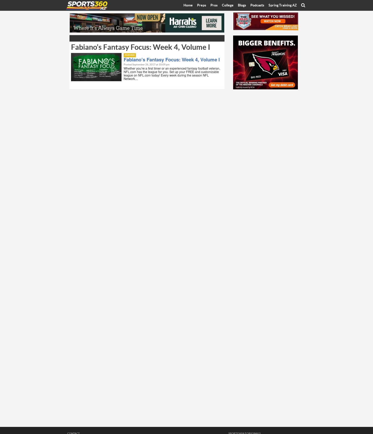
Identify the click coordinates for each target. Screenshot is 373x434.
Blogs (242, 5)
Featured (130, 55)
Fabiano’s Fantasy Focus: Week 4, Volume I (172, 59)
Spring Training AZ (283, 5)
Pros (214, 5)
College (228, 5)
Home (188, 5)
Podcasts (257, 5)
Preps (201, 5)
